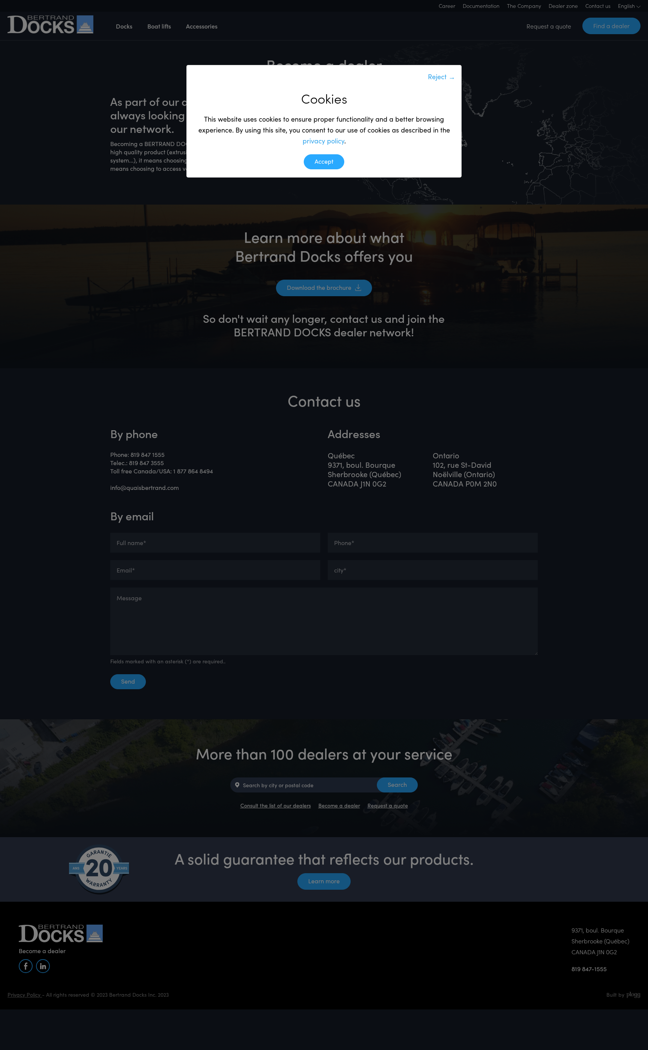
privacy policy (323, 140)
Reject (441, 76)
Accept (324, 161)
